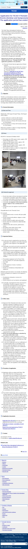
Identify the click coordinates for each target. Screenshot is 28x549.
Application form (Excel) (9, 420)
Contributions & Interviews (7, 483)
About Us (4, 460)
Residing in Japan (6, 525)
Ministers (4, 462)
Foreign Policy (5, 489)
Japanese (21, 1)
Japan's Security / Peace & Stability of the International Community (13, 494)
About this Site (5, 471)
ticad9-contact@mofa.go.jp (15, 438)
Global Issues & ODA (6, 495)
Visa (3, 523)
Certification (4, 527)
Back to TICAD (5, 455)
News (3, 476)
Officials (4, 463)
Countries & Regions (7, 505)
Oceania (4, 509)
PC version (18, 2)
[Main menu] (25, 2)
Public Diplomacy (6, 499)
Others (3, 500)
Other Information (5, 484)
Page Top (24, 451)
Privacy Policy (18, 534)
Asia (3, 507)
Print (26, 23)
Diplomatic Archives (6, 470)
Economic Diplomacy (6, 497)
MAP (13, 543)
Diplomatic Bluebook (6, 491)
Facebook (19, 3)
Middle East (4, 515)
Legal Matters (5, 534)
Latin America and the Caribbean (9, 512)
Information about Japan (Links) (8, 528)
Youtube (23, 3)
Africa (3, 516)
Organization (5, 465)
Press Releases (5, 478)
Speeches (4, 481)
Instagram (21, 3)
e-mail (21, 24)
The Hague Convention (7, 530)
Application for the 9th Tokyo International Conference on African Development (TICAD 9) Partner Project (13, 73)
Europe (3, 513)
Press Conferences (6, 480)
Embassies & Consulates (7, 468)
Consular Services (6, 522)
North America (5, 510)
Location (4, 466)
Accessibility (11, 534)
